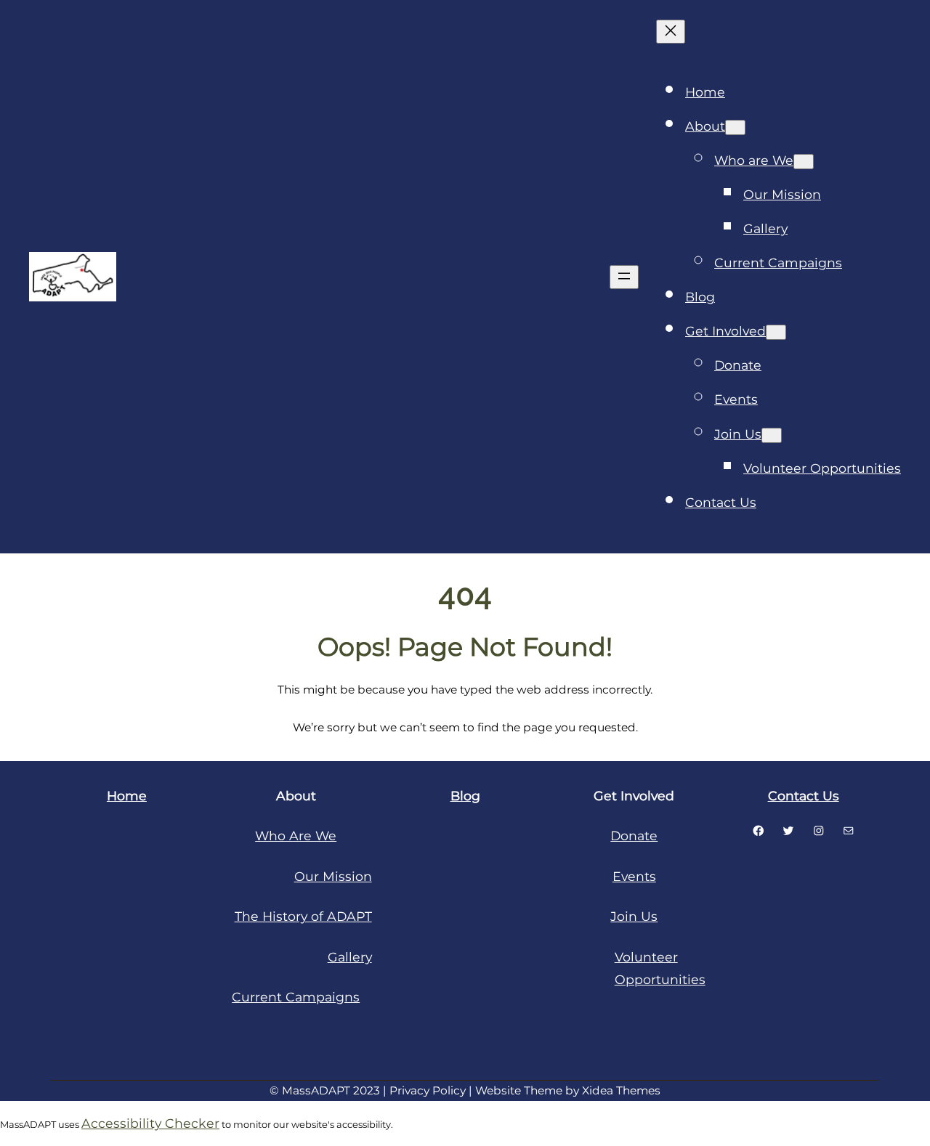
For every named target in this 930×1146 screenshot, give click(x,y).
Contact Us (803, 795)
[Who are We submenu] (803, 161)
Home (705, 91)
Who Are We (295, 835)
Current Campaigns (296, 996)
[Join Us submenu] (771, 435)
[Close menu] (670, 32)
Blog (465, 795)
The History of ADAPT (303, 916)
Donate (634, 835)
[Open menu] (624, 277)
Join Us (634, 916)
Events (634, 876)
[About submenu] (735, 127)
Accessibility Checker (150, 1123)
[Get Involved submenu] (776, 332)
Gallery (350, 956)
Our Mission (333, 876)
